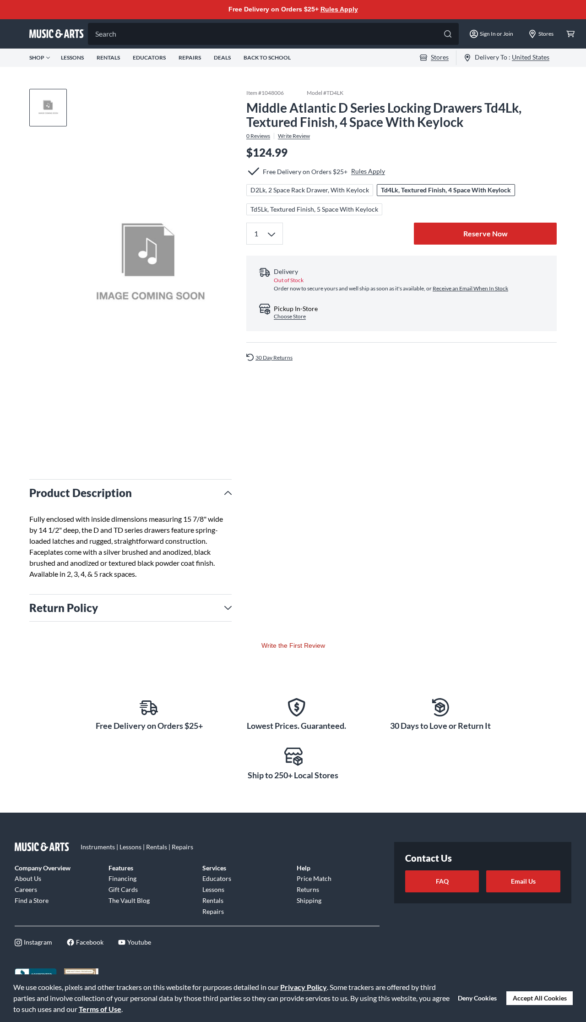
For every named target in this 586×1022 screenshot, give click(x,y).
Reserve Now (485, 233)
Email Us (523, 881)
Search (105, 33)
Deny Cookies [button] (477, 998)
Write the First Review (293, 645)
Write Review (294, 135)
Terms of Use (100, 1009)
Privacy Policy (303, 987)
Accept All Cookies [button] (540, 998)
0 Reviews (258, 135)
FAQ (442, 881)
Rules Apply (339, 9)
